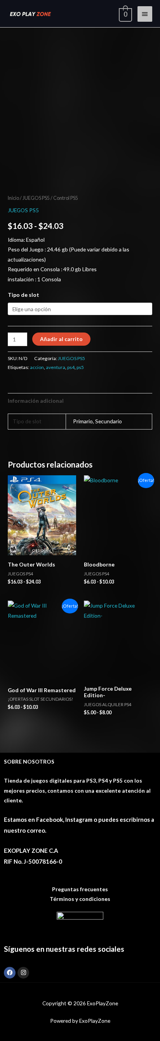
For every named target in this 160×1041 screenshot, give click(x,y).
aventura (55, 367)
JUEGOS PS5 (36, 198)
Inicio (13, 198)
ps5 (80, 367)
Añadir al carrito (61, 339)
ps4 (71, 367)
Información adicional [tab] (36, 400)
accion (37, 367)
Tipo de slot (23, 294)
